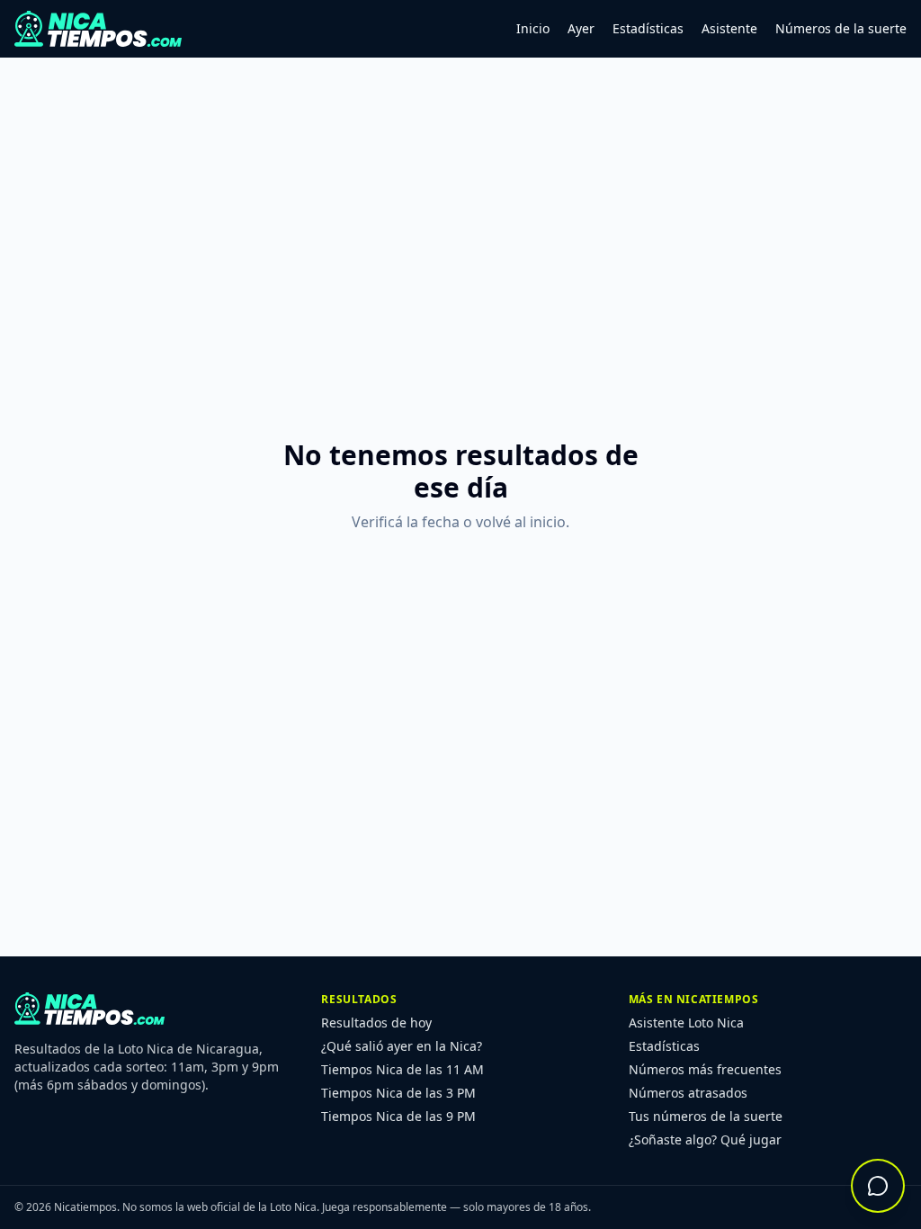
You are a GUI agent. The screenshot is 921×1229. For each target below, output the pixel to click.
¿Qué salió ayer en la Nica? (401, 1045)
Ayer (581, 28)
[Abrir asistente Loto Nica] (878, 1186)
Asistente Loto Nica (686, 1022)
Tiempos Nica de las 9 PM (398, 1116)
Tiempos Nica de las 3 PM (398, 1092)
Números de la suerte (841, 28)
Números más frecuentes (705, 1069)
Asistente (729, 28)
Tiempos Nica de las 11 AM (402, 1069)
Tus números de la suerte (705, 1116)
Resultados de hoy (376, 1022)
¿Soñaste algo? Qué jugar (705, 1139)
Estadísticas (648, 28)
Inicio (533, 28)
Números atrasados (688, 1092)
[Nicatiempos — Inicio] (98, 29)
